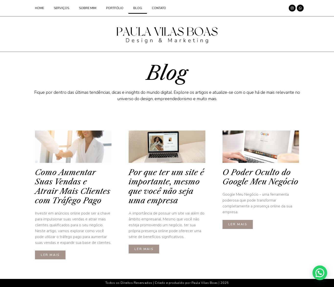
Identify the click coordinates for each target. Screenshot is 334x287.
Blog (137, 8)
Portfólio (114, 8)
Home (39, 8)
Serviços (61, 8)
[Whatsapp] (300, 8)
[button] (319, 272)
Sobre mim (87, 8)
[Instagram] (292, 8)
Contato (159, 8)
